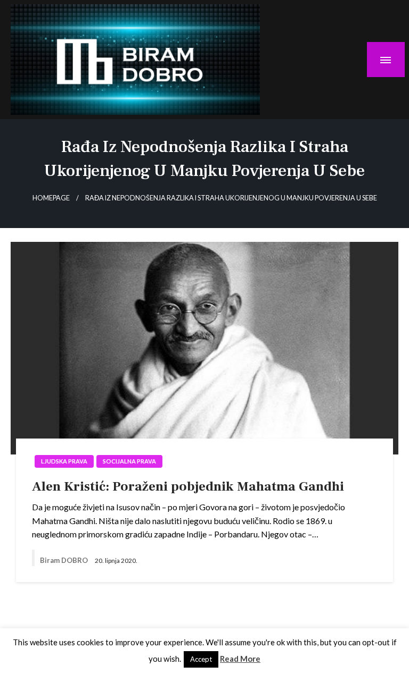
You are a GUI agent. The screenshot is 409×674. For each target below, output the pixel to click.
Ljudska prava (64, 461)
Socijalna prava (129, 461)
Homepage (51, 198)
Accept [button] (201, 659)
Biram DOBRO (64, 560)
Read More (240, 658)
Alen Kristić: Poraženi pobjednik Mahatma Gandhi (188, 486)
